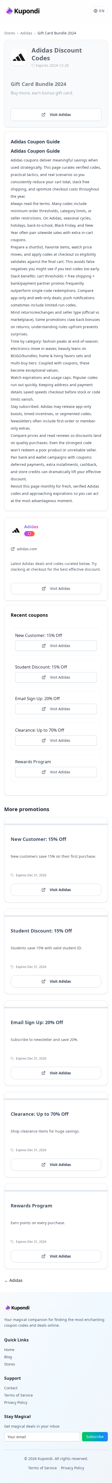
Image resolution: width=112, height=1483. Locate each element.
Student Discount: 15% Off (41, 667)
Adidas (26, 33)
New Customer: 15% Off (38, 635)
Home (9, 1349)
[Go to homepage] (23, 11)
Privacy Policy (15, 1402)
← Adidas (13, 1280)
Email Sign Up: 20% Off (37, 698)
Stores (9, 33)
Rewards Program (33, 762)
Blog (8, 1356)
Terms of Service (18, 1395)
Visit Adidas (60, 114)
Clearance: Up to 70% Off (39, 730)
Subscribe (95, 1436)
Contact (10, 1387)
